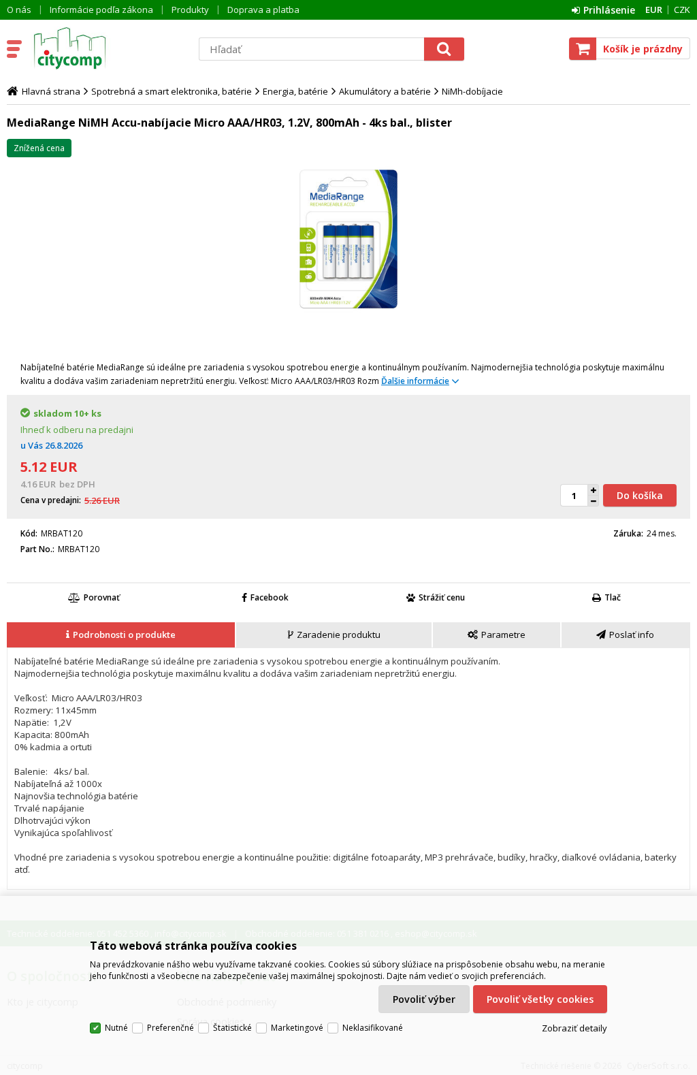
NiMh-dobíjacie (472, 91)
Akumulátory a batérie (385, 91)
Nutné (116, 1027)
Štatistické (232, 1027)
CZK (682, 9)
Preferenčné (170, 1027)
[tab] (121, 635)
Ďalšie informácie (415, 381)
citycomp (107, 48)
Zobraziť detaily (574, 1028)
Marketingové (297, 1027)
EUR (653, 9)
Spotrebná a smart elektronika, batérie (171, 91)
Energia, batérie (295, 91)
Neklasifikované (372, 1027)
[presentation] (121, 634)
